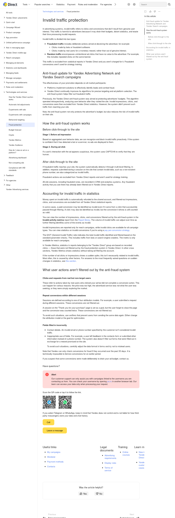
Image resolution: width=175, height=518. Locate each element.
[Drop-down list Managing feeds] (4, 73)
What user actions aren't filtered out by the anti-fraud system (157, 56)
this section (71, 260)
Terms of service (109, 469)
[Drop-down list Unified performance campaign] (4, 42)
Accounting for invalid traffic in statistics (158, 48)
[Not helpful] (155, 11)
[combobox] (153, 4)
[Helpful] (150, 11)
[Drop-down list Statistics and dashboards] (4, 67)
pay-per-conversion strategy (116, 230)
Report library (84, 219)
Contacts (51, 466)
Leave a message (55, 430)
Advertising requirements (110, 456)
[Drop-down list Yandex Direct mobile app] (4, 52)
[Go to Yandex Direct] (10, 4)
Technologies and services (53, 11)
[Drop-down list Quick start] (4, 22)
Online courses (126, 453)
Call (48, 422)
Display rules (110, 462)
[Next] (114, 4)
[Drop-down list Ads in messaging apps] (4, 47)
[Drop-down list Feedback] (4, 175)
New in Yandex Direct (142, 455)
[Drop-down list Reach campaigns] (4, 57)
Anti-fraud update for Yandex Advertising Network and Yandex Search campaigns (157, 23)
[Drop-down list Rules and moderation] (4, 87)
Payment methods (55, 461)
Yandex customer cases (143, 465)
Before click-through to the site (158, 37)
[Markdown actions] (159, 11)
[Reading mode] (145, 11)
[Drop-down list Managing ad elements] (4, 62)
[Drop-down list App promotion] (4, 37)
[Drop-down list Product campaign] (4, 32)
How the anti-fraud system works (156, 31)
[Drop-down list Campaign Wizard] (4, 27)
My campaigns (53, 452)
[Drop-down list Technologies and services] (4, 92)
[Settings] (128, 4)
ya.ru (109, 381)
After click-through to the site (159, 43)
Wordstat (51, 456)
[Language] (134, 4)
